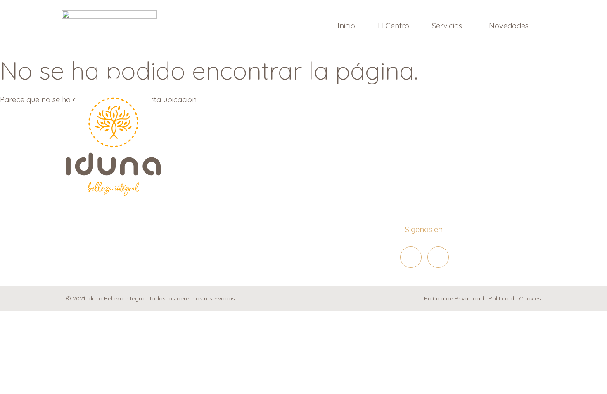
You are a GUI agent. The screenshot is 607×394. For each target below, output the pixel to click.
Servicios (447, 25)
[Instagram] (438, 257)
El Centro (393, 25)
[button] (449, 26)
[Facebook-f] (411, 257)
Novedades (509, 25)
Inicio (346, 25)
